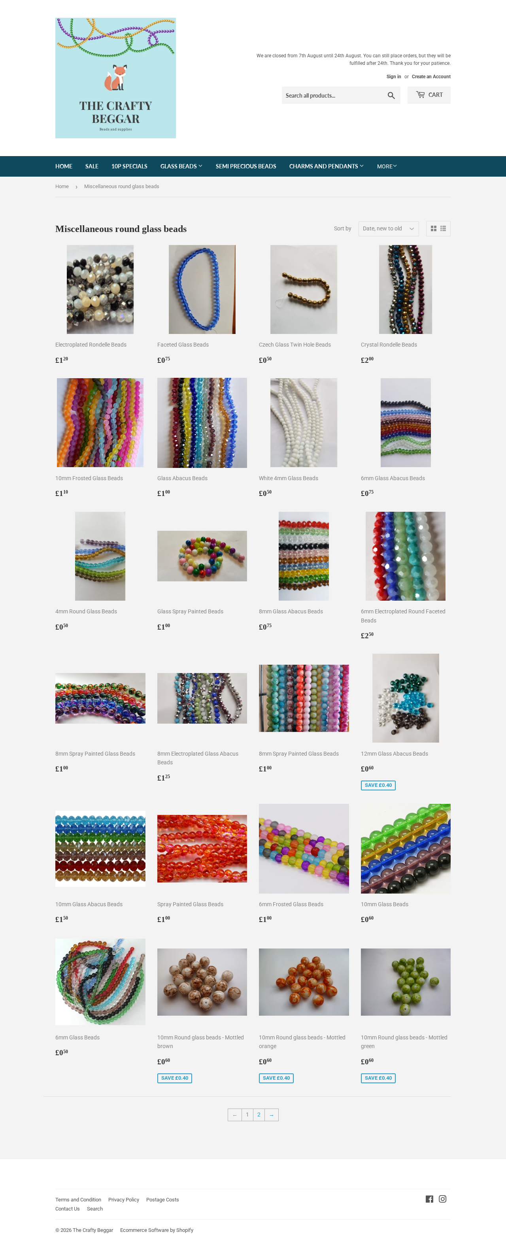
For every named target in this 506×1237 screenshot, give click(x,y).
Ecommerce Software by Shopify (156, 1230)
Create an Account (431, 76)
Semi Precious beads (246, 166)
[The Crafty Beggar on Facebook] (429, 1200)
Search (95, 1209)
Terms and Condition (78, 1200)
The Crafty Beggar (93, 1230)
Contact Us (67, 1209)
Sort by (342, 228)
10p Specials (129, 166)
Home (63, 166)
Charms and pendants (324, 166)
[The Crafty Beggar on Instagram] (443, 1200)
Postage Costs (162, 1200)
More (385, 166)
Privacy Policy (123, 1200)
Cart (435, 94)
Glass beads (179, 166)
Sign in (394, 76)
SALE (91, 166)
